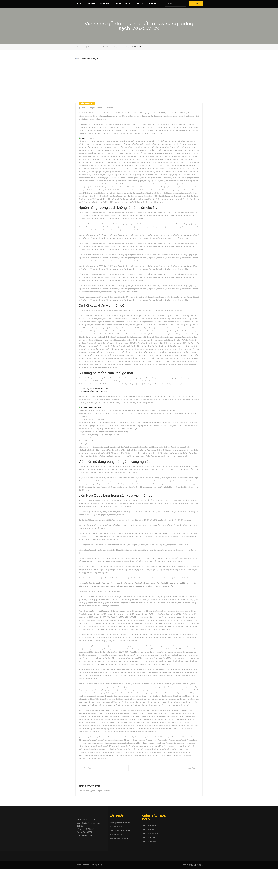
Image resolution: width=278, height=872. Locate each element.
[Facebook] (77, 840)
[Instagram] (97, 840)
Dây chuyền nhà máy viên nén (120, 823)
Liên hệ (152, 3)
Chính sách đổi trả (148, 837)
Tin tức (139, 3)
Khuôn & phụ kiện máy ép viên (120, 830)
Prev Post (87, 768)
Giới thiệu (91, 3)
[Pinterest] (102, 840)
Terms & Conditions (82, 865)
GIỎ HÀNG (195, 4)
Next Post (191, 768)
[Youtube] (87, 840)
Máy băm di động (116, 834)
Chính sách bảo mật (149, 826)
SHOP (127, 3)
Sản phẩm (104, 3)
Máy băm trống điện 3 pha (119, 838)
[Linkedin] (92, 840)
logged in (92, 791)
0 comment (109, 108)
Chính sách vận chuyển (150, 833)
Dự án (118, 3)
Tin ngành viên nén (95, 108)
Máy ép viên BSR (116, 827)
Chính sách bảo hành (149, 841)
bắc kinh (88, 47)
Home (80, 3)
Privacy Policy (97, 865)
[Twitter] (82, 840)
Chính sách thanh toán (149, 830)
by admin (82, 108)
